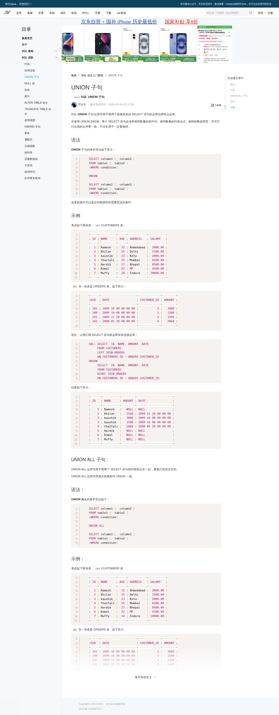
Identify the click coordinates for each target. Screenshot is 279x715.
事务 (27, 133)
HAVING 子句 (32, 126)
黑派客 (82, 104)
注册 (270, 13)
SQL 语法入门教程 (92, 75)
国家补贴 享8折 (181, 21)
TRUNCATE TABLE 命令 (37, 111)
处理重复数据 (32, 178)
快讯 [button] (74, 13)
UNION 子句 (31, 77)
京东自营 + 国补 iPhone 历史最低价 (119, 21)
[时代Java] (7, 13)
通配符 (28, 139)
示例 (232, 90)
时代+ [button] (85, 13)
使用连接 (29, 70)
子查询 (28, 165)
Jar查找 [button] (121, 13)
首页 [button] (19, 13)
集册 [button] (30, 13)
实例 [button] (52, 13)
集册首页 (27, 38)
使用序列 (29, 172)
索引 (27, 96)
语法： (233, 101)
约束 (27, 64)
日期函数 (29, 146)
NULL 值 (29, 83)
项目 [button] (63, 13)
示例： (233, 107)
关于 (24, 44)
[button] (229, 12)
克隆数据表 (31, 159)
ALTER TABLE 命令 (36, 102)
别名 (27, 90)
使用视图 (29, 120)
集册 (73, 75)
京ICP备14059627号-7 (90, 708)
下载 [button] (108, 13)
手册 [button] (97, 13)
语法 (232, 84)
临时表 (28, 152)
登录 (260, 13)
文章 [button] (41, 13)
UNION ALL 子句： (240, 95)
